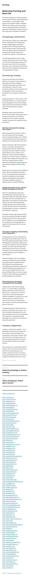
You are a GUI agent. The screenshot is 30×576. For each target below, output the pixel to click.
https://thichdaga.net (8, 411)
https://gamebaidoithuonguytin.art (12, 456)
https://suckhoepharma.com (10, 536)
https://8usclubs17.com (8, 401)
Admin (5, 360)
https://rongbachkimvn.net (10, 409)
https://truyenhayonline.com (10, 556)
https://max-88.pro (7, 477)
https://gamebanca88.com (9, 460)
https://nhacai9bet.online (9, 479)
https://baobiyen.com (8, 491)
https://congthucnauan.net (10, 511)
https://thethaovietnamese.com (11, 542)
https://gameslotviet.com (9, 464)
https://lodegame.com (8, 475)
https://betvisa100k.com (9, 501)
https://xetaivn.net (7, 567)
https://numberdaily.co (8, 532)
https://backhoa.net (8, 489)
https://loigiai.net (7, 528)
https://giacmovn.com (8, 515)
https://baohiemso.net (8, 493)
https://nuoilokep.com (8, 483)
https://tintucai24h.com (9, 548)
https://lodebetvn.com (8, 473)
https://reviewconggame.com (10, 413)
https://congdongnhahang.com (11, 507)
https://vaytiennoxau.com (9, 560)
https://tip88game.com (8, 448)
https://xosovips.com (8, 442)
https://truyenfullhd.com (9, 554)
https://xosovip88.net (8, 407)
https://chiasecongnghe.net (10, 503)
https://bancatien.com (8, 426)
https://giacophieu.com (8, 516)
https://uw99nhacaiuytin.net (10, 436)
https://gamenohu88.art (9, 462)
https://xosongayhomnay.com (10, 430)
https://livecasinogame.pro (9, 470)
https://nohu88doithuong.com (11, 421)
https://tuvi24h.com (8, 558)
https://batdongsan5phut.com (10, 497)
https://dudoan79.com (8, 450)
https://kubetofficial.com (9, 471)
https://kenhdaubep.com (9, 522)
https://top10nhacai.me (8, 403)
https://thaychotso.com (9, 485)
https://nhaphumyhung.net (10, 530)
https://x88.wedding (8, 424)
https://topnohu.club (8, 419)
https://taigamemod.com (9, 538)
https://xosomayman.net (9, 423)
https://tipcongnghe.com (9, 550)
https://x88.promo (7, 440)
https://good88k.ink (8, 466)
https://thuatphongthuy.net (10, 544)
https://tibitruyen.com (8, 546)
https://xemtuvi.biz (7, 565)
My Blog (5, 5)
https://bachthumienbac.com (10, 428)
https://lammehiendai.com (9, 526)
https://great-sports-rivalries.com (12, 518)
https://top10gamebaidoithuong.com (12, 481)
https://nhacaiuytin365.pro (10, 438)
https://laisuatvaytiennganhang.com (12, 524)
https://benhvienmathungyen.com (12, 499)
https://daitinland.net (8, 513)
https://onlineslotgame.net (10, 405)
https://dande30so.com (8, 446)
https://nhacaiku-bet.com (9, 458)
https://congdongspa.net (9, 509)
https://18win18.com (8, 397)
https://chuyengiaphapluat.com (11, 505)
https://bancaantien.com (9, 417)
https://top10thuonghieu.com (10, 552)
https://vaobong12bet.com (9, 432)
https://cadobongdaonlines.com (11, 434)
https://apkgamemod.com (9, 487)
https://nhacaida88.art (8, 452)
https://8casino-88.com (9, 399)
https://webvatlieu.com (8, 562)
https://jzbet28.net (7, 468)
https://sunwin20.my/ (8, 393)
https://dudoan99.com (8, 454)
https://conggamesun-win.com (11, 444)
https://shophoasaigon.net (9, 534)
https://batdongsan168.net (9, 495)
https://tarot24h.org (8, 540)
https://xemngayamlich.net (10, 563)
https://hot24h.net (7, 520)
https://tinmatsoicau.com (9, 415)
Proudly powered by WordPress (14, 573)
